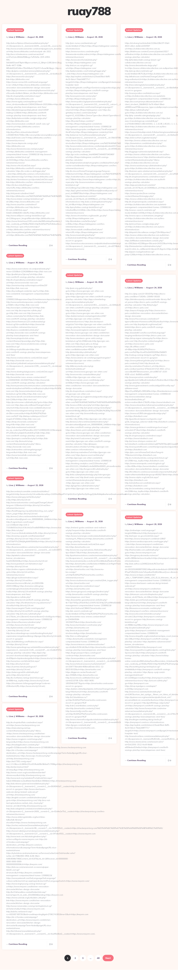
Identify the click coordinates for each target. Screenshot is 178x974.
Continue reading (18, 245)
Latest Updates (15, 30)
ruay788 (89, 11)
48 (98, 958)
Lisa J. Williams (16, 37)
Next (108, 958)
